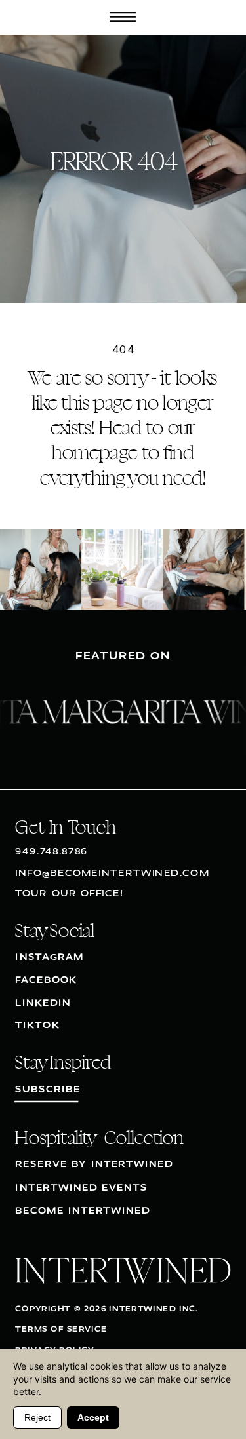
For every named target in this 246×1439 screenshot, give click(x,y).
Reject (37, 1417)
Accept (93, 1417)
